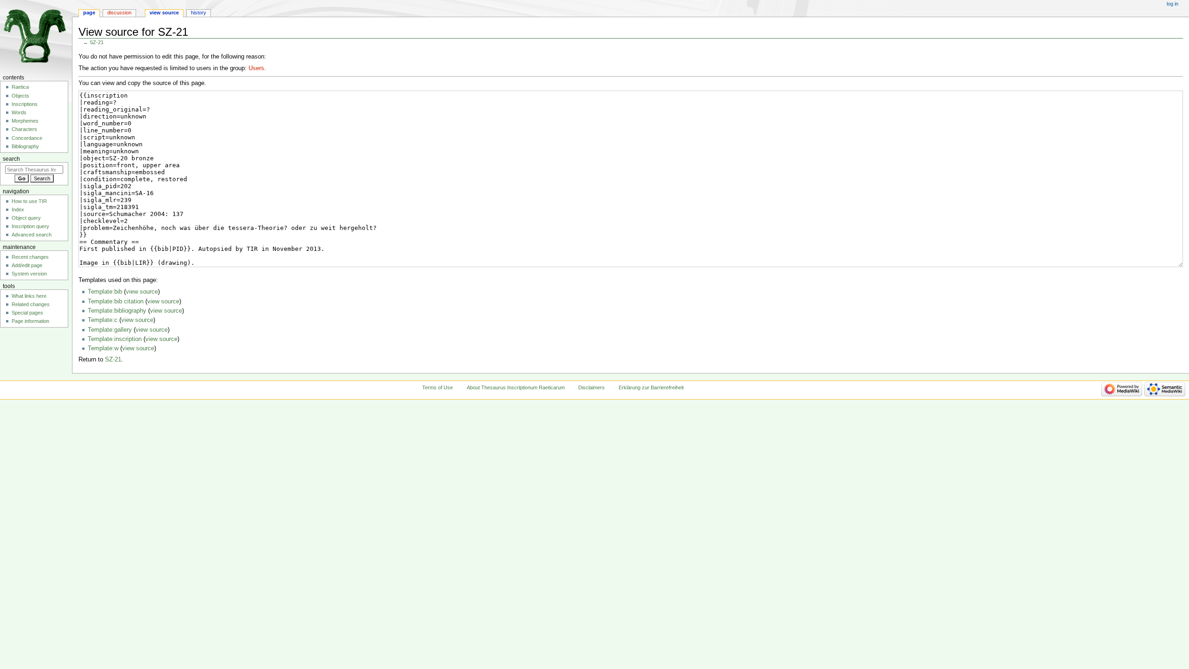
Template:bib (105, 292)
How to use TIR (29, 201)
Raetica (20, 87)
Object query (26, 218)
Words (19, 112)
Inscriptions (25, 104)
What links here (29, 296)
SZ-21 (97, 42)
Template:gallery (110, 330)
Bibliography (25, 146)
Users (256, 68)
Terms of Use (437, 387)
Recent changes (30, 257)
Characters (24, 129)
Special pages (27, 312)
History (198, 12)
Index (18, 209)
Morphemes (25, 121)
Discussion (119, 12)
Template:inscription (115, 339)
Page (89, 12)
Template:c (103, 320)
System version (29, 273)
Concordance (27, 138)
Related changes (31, 304)
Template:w (103, 348)
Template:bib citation (116, 301)
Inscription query (30, 226)
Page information (30, 321)
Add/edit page (27, 265)
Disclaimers (591, 387)
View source (164, 12)
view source (142, 292)
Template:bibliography (117, 311)
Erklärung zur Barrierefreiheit (651, 387)
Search (11, 159)
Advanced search (32, 234)
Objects (20, 95)
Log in (1172, 4)
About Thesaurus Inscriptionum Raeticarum (516, 387)
